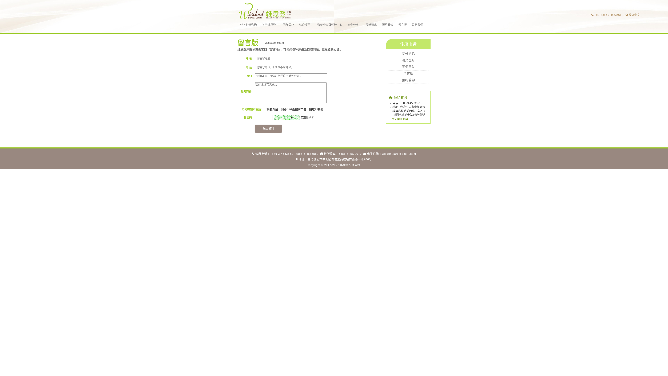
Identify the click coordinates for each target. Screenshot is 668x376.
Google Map (401, 118)
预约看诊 (387, 24)
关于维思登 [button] (269, 24)
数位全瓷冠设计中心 (329, 24)
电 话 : (249, 67)
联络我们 (417, 24)
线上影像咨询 (248, 24)
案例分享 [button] (353, 24)
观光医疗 (408, 60)
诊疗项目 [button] (304, 24)
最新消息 (371, 24)
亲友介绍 (272, 109)
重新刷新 (308, 117)
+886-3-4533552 (307, 153)
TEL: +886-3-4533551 (607, 14)
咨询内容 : (246, 91)
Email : (249, 76)
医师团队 (408, 67)
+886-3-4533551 (281, 153)
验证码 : (248, 117)
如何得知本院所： (253, 109)
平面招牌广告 (297, 109)
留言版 (402, 24)
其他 (320, 109)
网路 (284, 109)
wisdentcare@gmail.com (399, 153)
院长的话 (408, 54)
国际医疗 (288, 24)
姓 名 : (249, 58)
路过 (312, 109)
